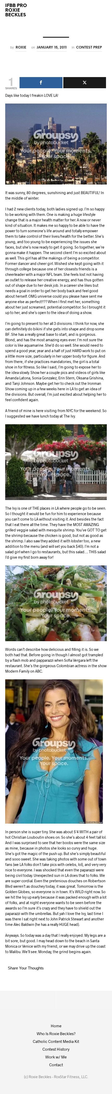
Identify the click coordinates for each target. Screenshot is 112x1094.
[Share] (41, 82)
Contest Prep (89, 47)
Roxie (21, 47)
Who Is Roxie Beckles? (56, 1033)
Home (56, 1025)
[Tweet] (84, 82)
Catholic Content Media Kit (56, 1041)
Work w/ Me (56, 1057)
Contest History (56, 1049)
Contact (56, 1064)
